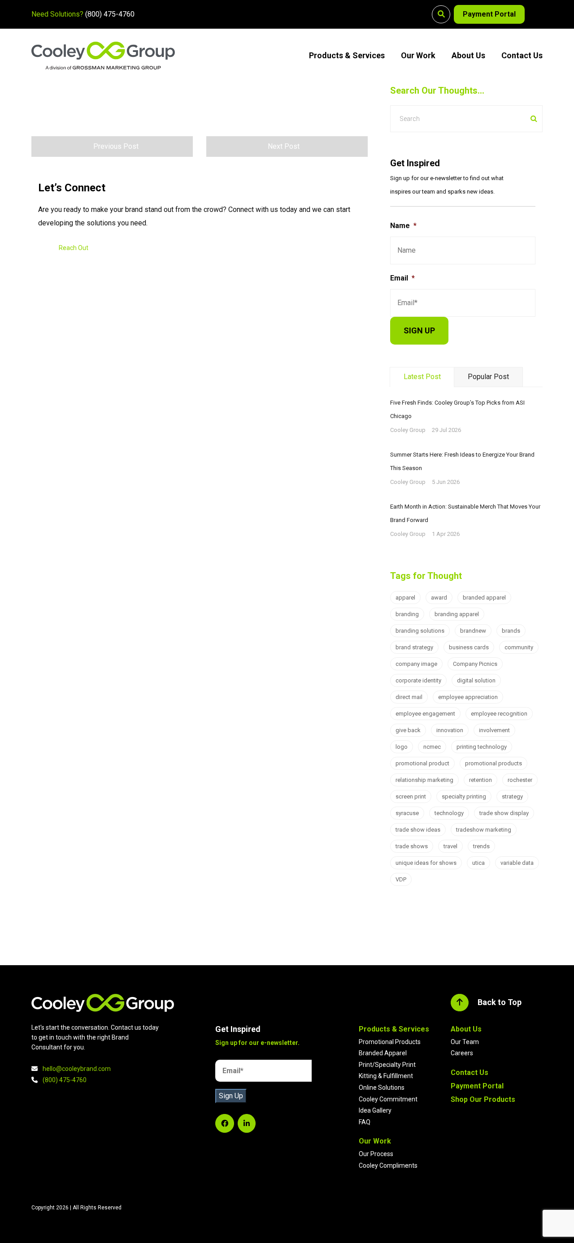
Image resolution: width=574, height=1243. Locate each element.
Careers (462, 1053)
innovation (449, 730)
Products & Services (347, 55)
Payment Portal (489, 14)
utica (478, 862)
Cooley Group (408, 430)
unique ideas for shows (426, 862)
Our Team (465, 1041)
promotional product (422, 763)
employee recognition (499, 713)
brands (511, 630)
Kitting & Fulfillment (386, 1075)
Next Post (284, 146)
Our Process (376, 1153)
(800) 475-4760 (110, 14)
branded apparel (484, 597)
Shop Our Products (483, 1099)
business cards (469, 647)
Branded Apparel (383, 1053)
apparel (405, 597)
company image (416, 663)
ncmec (432, 746)
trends (481, 846)
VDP (401, 879)
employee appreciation (468, 697)
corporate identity (418, 680)
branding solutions (420, 630)
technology (449, 813)
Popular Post (488, 376)
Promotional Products (390, 1041)
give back (408, 730)
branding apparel (457, 614)
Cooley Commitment (388, 1099)
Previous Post (116, 146)
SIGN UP (419, 330)
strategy (512, 796)
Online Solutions (381, 1087)
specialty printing (464, 796)
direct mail (409, 697)
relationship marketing (424, 780)
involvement (494, 730)
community (518, 647)
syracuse (407, 813)
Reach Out (73, 247)
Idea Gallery (375, 1110)
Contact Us (522, 55)
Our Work (418, 55)
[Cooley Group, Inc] (103, 55)
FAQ (364, 1122)
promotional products (493, 763)
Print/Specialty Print (387, 1064)
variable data (517, 862)
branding (407, 614)
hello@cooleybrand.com (77, 1068)
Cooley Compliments (388, 1165)
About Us (468, 55)
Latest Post (422, 376)
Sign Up (231, 1096)
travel (450, 846)
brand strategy (414, 647)
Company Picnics (475, 663)
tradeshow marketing (483, 829)
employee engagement (425, 713)
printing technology (482, 746)
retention (480, 780)
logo (402, 746)
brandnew (473, 630)
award (439, 597)
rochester (520, 780)
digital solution (476, 680)
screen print (411, 796)
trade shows (412, 846)
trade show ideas (418, 829)
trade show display (504, 813)
